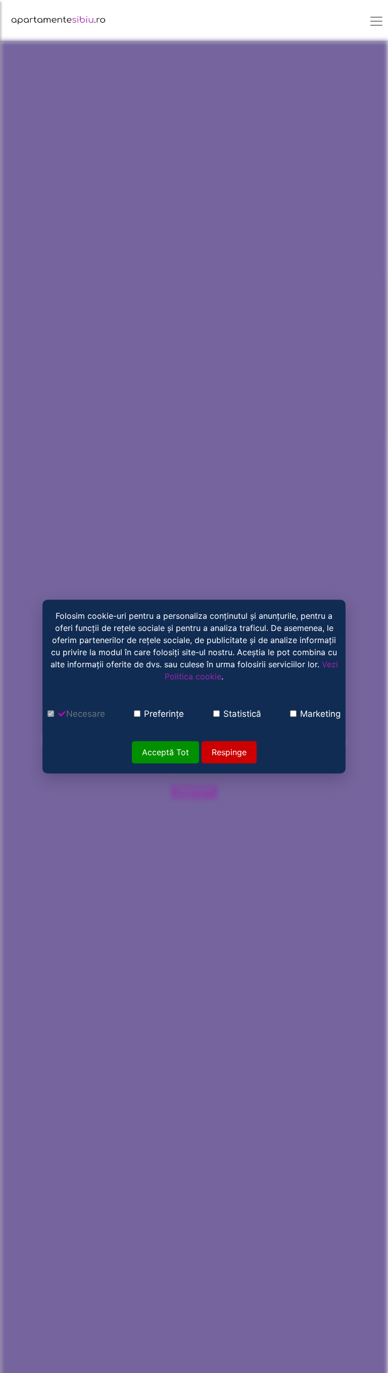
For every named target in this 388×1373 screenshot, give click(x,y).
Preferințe (164, 714)
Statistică (242, 714)
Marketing (320, 714)
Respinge (229, 752)
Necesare (85, 714)
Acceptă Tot (165, 752)
